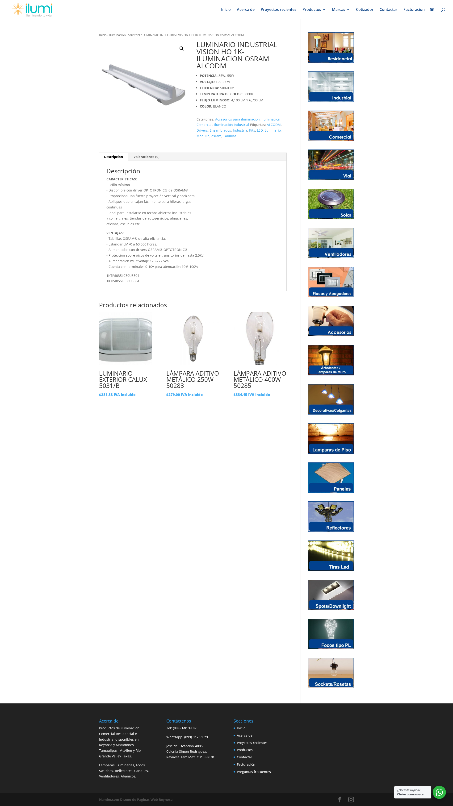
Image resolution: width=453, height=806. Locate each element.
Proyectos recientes (278, 10)
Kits (252, 130)
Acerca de (246, 10)
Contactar (388, 10)
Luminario (273, 130)
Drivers (202, 130)
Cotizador (364, 10)
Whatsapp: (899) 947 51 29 (187, 737)
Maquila (203, 136)
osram (216, 136)
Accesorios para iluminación (237, 119)
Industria (240, 130)
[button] (181, 48)
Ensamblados (220, 130)
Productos (311, 10)
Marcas (338, 10)
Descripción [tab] (113, 156)
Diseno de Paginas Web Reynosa (135, 799)
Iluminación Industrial (124, 35)
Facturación (414, 10)
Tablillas (229, 136)
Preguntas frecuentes (254, 771)
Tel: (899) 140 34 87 (181, 728)
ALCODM (274, 124)
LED (260, 130)
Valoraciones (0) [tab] (146, 156)
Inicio (226, 10)
